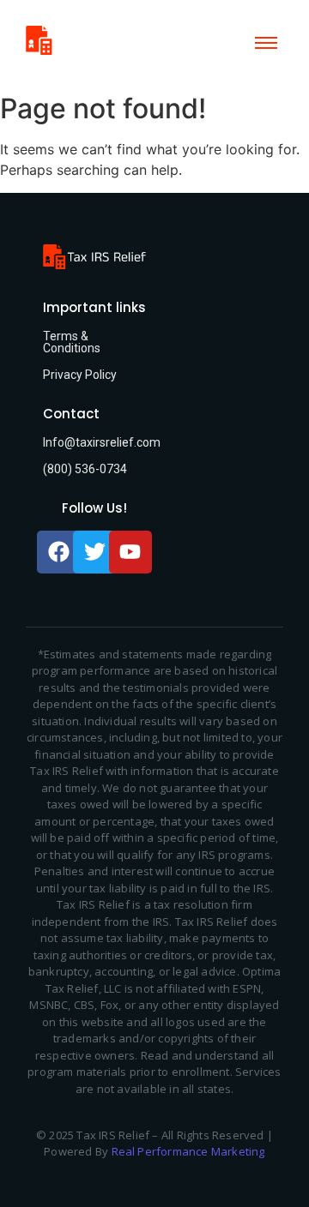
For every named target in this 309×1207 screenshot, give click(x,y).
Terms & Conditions (71, 342)
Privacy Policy (80, 374)
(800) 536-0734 (85, 469)
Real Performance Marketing (188, 1151)
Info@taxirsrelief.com (102, 442)
